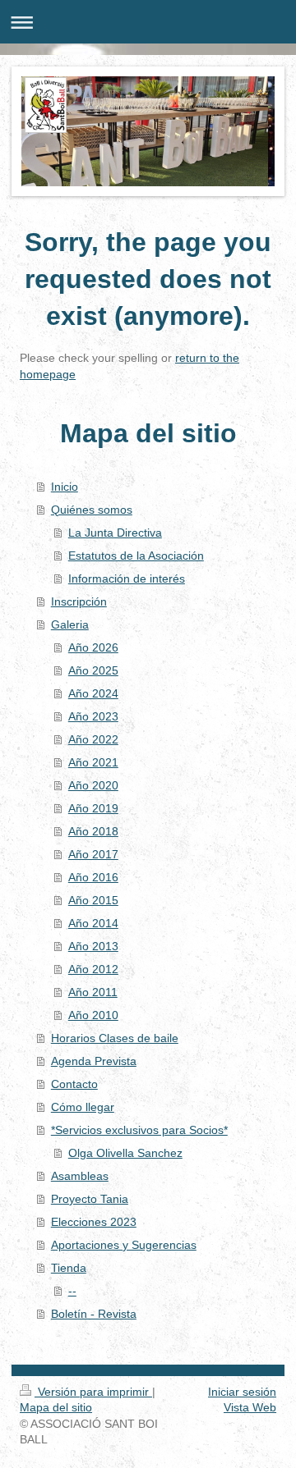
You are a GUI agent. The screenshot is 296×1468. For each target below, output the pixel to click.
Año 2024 (93, 693)
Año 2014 (93, 923)
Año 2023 (93, 716)
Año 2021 (93, 762)
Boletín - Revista (93, 1313)
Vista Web (250, 1407)
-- (72, 1290)
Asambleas (80, 1175)
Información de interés (126, 578)
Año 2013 (93, 946)
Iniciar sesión (242, 1391)
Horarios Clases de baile (114, 1038)
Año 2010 (93, 1015)
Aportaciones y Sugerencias (124, 1244)
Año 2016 (93, 877)
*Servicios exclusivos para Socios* (139, 1129)
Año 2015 (93, 900)
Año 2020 (93, 785)
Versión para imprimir (93, 1391)
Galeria (70, 624)
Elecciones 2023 (93, 1221)
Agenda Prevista (93, 1061)
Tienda (68, 1267)
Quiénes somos (91, 509)
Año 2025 (93, 670)
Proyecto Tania (89, 1198)
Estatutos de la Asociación (136, 555)
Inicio (64, 486)
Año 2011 (93, 992)
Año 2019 (93, 808)
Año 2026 (93, 647)
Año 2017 (93, 854)
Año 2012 (93, 969)
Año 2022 (93, 739)
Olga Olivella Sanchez (125, 1152)
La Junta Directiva (115, 532)
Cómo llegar (82, 1107)
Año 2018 (93, 831)
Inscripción (79, 601)
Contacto (74, 1084)
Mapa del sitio (56, 1407)
